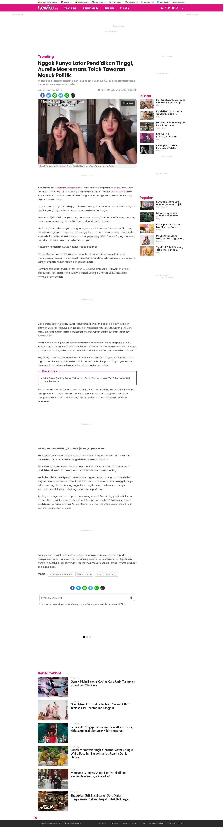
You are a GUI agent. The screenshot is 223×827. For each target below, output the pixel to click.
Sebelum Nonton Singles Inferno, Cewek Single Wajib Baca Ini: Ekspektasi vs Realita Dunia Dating (102, 753)
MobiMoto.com (132, 2)
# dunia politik (84, 574)
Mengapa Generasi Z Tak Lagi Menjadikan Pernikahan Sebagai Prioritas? (98, 774)
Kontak (102, 823)
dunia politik (118, 191)
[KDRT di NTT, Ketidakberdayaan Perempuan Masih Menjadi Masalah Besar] (147, 138)
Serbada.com (180, 2)
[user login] (162, 8)
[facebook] (42, 95)
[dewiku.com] (49, 7)
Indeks (124, 8)
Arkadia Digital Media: (49, 2)
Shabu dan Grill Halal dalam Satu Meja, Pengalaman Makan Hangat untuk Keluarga (99, 797)
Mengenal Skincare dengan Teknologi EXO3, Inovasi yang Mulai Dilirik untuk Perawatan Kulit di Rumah (169, 237)
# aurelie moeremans (60, 574)
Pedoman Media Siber (153, 823)
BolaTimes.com (100, 2)
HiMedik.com (164, 2)
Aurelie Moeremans (66, 187)
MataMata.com (83, 2)
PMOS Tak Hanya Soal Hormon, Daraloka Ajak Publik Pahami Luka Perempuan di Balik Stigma (168, 203)
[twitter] (49, 95)
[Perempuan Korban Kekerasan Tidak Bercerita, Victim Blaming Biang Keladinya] (147, 149)
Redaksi (114, 823)
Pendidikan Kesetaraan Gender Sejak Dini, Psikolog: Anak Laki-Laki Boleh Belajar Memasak (169, 112)
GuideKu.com (149, 2)
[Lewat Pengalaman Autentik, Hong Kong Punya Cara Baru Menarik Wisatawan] (147, 217)
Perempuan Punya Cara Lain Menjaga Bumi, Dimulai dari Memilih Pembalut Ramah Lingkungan (169, 225)
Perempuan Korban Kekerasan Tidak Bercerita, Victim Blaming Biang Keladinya (170, 146)
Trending (70, 8)
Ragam (109, 8)
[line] (55, 95)
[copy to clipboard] (73, 95)
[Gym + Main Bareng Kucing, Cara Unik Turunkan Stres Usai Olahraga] (53, 687)
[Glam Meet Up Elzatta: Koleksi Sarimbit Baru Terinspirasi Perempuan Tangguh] (53, 710)
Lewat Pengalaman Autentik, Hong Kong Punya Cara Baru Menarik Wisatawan (170, 214)
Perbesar (129, 103)
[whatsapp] (67, 95)
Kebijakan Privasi (177, 823)
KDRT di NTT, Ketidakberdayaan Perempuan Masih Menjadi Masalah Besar (170, 135)
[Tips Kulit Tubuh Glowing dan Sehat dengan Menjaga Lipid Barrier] (147, 251)
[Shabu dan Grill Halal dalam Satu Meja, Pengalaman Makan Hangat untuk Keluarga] (53, 801)
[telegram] (61, 95)
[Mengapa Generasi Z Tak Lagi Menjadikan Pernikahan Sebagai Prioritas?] (53, 779)
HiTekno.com (116, 2)
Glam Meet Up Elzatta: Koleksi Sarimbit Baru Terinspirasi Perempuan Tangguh (100, 706)
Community (90, 8)
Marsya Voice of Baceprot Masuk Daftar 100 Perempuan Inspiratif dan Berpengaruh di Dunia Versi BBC (170, 124)
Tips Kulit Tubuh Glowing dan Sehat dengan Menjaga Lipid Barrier (169, 248)
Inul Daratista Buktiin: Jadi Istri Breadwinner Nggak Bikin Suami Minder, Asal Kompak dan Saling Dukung (170, 101)
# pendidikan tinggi (107, 574)
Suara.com (68, 2)
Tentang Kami (130, 823)
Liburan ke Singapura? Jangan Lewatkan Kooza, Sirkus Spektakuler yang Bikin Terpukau (102, 728)
